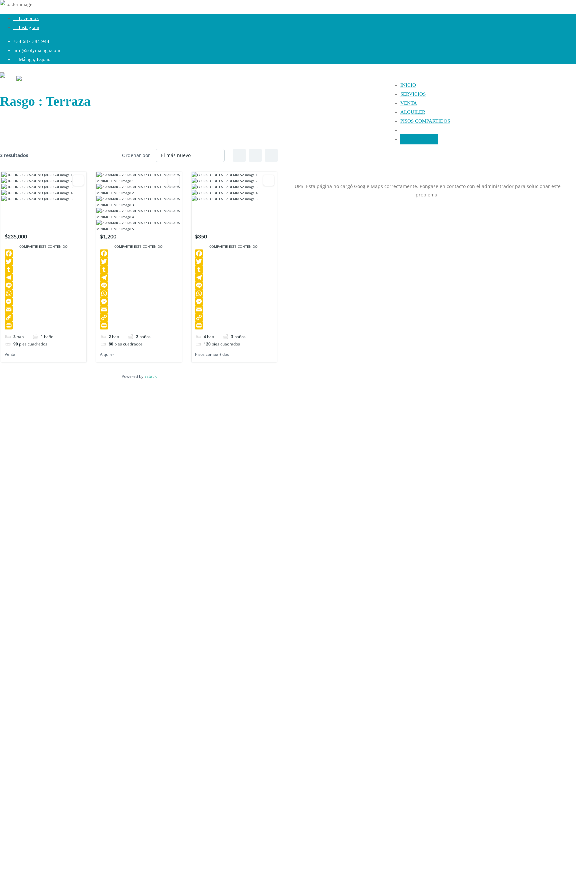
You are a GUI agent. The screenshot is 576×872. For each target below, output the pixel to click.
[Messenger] (44, 301)
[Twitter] (44, 261)
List (255, 155)
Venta (10, 354)
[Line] (44, 285)
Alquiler (107, 354)
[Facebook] (44, 253)
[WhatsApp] (44, 293)
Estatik (150, 376)
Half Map (271, 155)
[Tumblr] (44, 269)
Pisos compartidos (212, 354)
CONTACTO (419, 139)
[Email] (44, 309)
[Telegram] (44, 277)
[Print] (44, 325)
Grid (239, 155)
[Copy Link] (44, 317)
